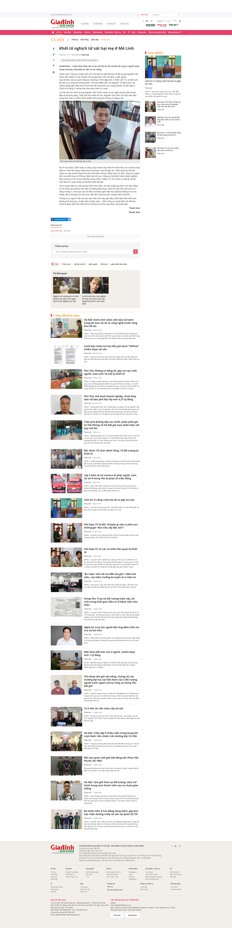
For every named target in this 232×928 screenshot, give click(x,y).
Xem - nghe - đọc (112, 877)
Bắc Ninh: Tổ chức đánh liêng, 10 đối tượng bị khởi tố (111, 452)
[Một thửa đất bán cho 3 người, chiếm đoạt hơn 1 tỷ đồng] (66, 660)
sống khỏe (98, 24)
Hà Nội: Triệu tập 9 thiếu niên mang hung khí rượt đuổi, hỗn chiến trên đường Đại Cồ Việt (111, 734)
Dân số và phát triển (157, 32)
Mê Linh (103, 264)
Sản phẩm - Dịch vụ (113, 32)
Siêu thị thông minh (152, 879)
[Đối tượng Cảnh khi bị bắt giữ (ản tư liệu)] (99, 130)
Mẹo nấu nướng (175, 874)
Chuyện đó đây (176, 889)
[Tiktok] (151, 21)
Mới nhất (144, 15)
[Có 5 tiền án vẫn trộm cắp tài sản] (66, 717)
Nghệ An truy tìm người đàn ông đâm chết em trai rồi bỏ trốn (111, 629)
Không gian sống (57, 887)
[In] (53, 72)
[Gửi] (135, 251)
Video (131, 874)
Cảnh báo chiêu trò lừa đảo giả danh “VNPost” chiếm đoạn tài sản (111, 348)
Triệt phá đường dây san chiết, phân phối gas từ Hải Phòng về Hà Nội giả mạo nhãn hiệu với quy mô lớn (111, 425)
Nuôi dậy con (70, 874)
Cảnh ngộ (143, 887)
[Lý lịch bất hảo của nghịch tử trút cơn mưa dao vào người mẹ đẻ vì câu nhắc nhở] (95, 285)
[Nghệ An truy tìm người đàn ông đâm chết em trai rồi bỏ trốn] (66, 635)
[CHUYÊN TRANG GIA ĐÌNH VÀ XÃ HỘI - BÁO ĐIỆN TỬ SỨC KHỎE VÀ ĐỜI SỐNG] (62, 23)
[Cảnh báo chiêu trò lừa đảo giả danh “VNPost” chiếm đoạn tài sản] (66, 354)
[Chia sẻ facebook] (53, 49)
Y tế (87, 877)
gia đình (85, 24)
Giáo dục (95, 39)
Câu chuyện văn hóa (113, 872)
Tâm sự (110, 887)
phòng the (112, 24)
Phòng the (142, 32)
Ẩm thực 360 (174, 872)
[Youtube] (147, 21)
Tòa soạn (117, 915)
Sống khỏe (77, 32)
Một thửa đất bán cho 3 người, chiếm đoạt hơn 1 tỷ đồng (109, 653)
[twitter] (69, 219)
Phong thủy (55, 889)
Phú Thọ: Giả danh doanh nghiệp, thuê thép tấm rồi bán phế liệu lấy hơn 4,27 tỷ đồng (110, 398)
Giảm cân (83, 892)
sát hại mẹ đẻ (79, 264)
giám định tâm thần (119, 264)
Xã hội (59, 32)
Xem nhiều (155, 53)
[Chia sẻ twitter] (53, 54)
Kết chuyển (144, 889)
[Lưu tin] (53, 66)
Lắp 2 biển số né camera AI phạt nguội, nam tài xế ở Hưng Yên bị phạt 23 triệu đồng (110, 477)
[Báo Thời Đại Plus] (173, 25)
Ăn (124, 32)
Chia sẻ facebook (60, 219)
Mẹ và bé (125, 24)
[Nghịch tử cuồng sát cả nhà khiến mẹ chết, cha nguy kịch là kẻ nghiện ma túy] (66, 285)
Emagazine (133, 872)
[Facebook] (143, 21)
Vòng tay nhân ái (146, 884)
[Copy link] (53, 60)
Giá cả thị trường (151, 874)
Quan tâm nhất (56, 231)
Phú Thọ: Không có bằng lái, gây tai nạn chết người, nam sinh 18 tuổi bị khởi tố (110, 372)
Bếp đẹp (173, 877)
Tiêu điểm (174, 887)
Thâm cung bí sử (71, 877)
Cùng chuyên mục (66, 315)
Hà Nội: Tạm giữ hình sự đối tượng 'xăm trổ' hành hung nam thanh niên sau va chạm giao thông (111, 785)
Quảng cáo (132, 915)
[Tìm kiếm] (179, 15)
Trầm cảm (66, 264)
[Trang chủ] (53, 32)
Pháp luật (105, 39)
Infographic (133, 879)
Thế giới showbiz (112, 874)
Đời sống (85, 39)
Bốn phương (173, 32)
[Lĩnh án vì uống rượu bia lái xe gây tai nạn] (66, 508)
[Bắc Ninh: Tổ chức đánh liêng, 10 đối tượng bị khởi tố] (66, 459)
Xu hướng (148, 872)
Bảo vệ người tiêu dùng (153, 877)
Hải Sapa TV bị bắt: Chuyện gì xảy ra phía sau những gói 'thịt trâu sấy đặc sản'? (111, 526)
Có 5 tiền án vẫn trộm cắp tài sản (103, 708)
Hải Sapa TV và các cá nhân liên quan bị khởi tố (110, 550)
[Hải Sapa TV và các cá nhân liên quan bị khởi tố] (66, 557)
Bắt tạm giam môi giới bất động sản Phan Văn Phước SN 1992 (111, 759)
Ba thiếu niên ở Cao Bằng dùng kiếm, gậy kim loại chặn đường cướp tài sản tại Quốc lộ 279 (111, 812)
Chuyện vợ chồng (71, 872)
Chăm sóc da (85, 889)
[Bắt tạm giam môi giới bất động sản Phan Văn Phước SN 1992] (66, 766)
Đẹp (133, 32)
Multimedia (97, 32)
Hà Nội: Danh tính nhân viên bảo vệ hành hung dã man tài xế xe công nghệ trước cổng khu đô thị (110, 323)
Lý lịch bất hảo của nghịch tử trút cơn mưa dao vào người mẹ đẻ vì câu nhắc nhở (94, 300)
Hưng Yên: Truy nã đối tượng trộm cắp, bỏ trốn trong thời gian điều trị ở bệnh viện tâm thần (111, 601)
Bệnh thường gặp (92, 872)
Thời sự (75, 39)
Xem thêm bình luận (95, 236)
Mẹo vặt (53, 892)
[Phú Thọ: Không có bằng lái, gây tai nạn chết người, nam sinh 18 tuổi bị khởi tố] (66, 379)
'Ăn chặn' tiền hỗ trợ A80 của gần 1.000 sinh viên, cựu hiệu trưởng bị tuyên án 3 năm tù (110, 576)
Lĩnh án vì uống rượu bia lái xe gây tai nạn (109, 499)
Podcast (131, 877)
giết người (92, 264)
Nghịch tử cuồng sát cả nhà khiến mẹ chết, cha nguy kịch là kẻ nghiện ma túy (66, 299)
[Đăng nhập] (180, 21)
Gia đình (67, 32)
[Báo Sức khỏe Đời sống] (150, 25)
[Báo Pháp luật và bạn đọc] (162, 25)
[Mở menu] (181, 32)
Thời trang (83, 887)
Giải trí (87, 32)
